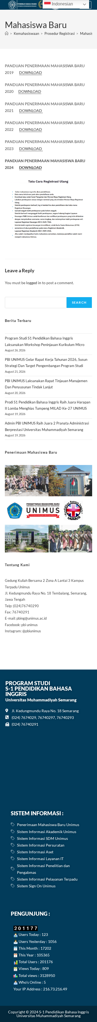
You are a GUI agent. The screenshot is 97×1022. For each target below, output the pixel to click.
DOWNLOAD (30, 72)
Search (79, 302)
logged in (33, 282)
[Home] (6, 33)
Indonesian (62, 4)
